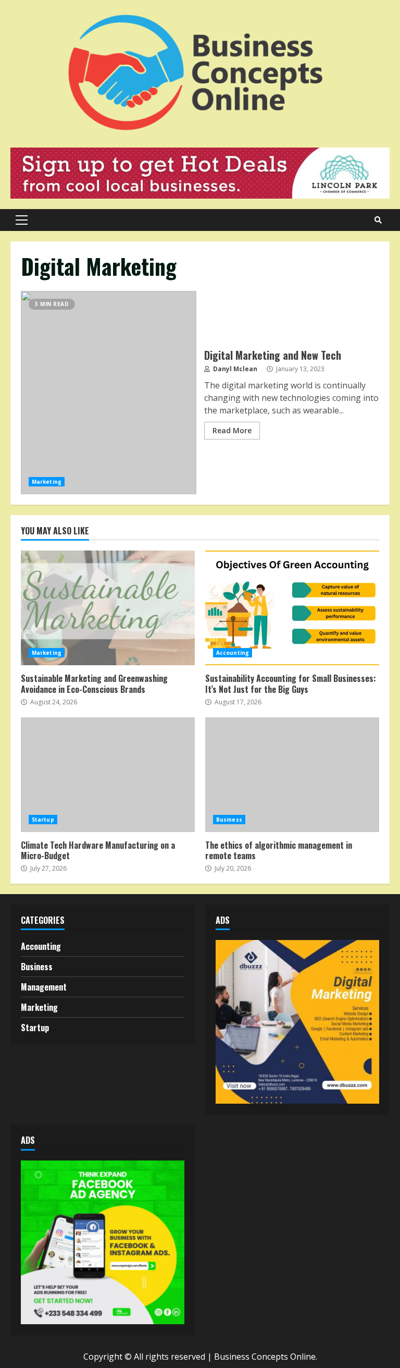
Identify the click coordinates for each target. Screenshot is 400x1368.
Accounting (232, 652)
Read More (232, 430)
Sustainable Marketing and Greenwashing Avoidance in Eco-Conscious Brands (108, 608)
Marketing (46, 481)
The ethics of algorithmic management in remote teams (292, 774)
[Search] (378, 220)
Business (229, 819)
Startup (43, 819)
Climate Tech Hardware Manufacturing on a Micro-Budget (108, 774)
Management (44, 987)
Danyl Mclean (234, 368)
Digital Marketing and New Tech (108, 392)
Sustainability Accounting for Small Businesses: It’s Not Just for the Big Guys (292, 608)
